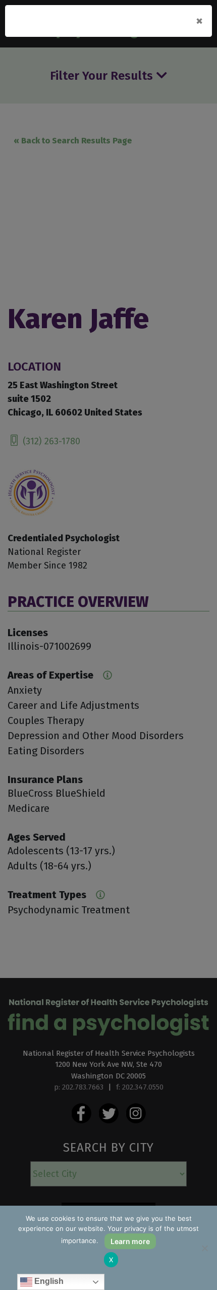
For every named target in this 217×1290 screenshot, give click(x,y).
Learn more (130, 1241)
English (48, 1281)
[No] (204, 1248)
